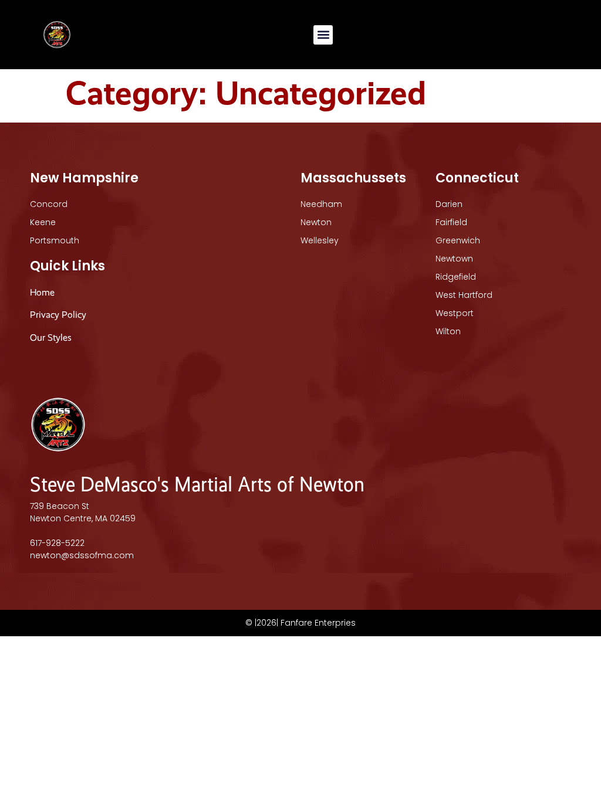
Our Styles (52, 337)
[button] (323, 35)
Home (42, 292)
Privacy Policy (58, 314)
